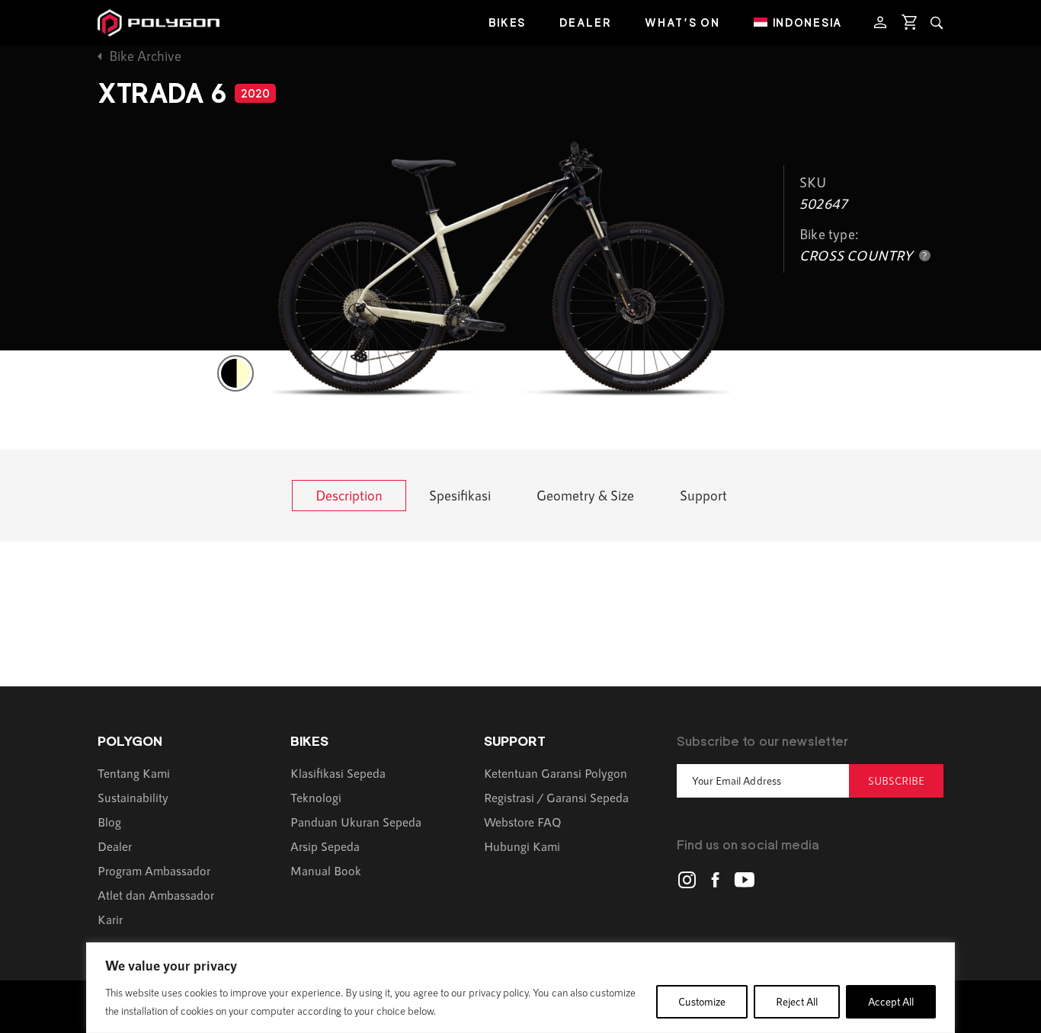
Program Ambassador (154, 870)
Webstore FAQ (523, 821)
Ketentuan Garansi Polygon (555, 773)
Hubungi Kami (522, 846)
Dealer (585, 22)
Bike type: (829, 233)
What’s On (682, 22)
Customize (701, 1001)
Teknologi (315, 797)
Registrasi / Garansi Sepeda (556, 797)
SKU (813, 182)
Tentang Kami (134, 773)
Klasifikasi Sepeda (338, 773)
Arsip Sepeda (325, 846)
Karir (110, 919)
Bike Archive (145, 55)
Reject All (797, 1001)
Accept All (891, 1001)
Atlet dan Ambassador (156, 894)
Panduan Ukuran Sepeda (355, 821)
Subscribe (896, 780)
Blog (109, 821)
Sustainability (133, 797)
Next (924, 222)
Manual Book (325, 870)
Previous (117, 222)
